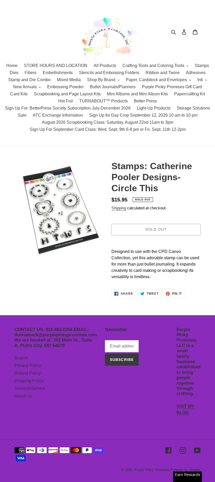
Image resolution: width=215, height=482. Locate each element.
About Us (23, 396)
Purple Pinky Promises (152, 470)
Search (21, 358)
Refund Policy (27, 373)
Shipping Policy (29, 381)
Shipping (118, 208)
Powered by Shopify (185, 470)
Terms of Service (29, 388)
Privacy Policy (27, 365)
